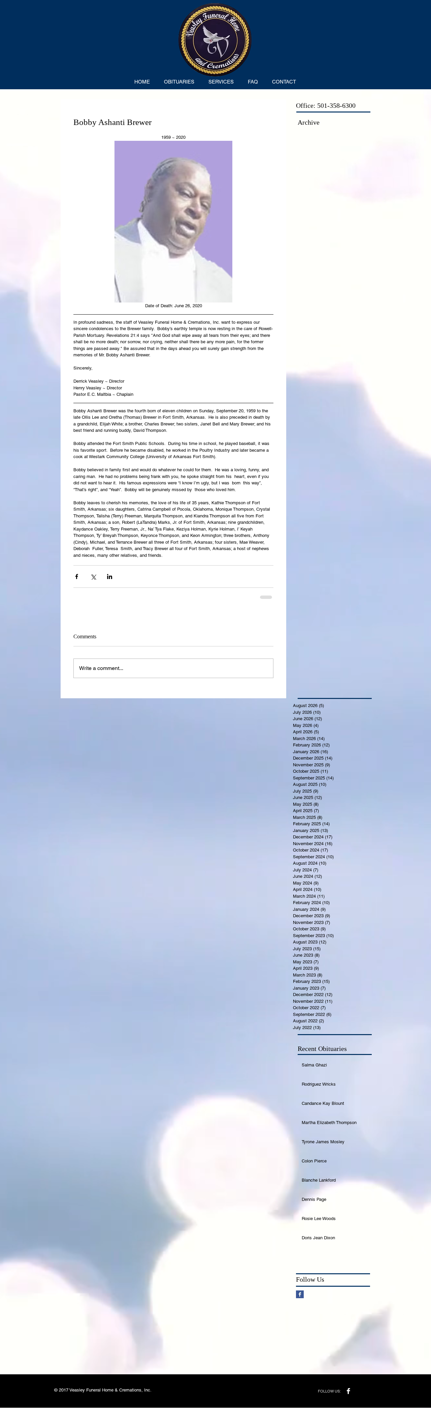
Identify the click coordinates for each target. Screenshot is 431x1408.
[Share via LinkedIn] (109, 576)
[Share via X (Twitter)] (93, 576)
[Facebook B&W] (348, 1391)
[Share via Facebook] (76, 576)
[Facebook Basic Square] (300, 1294)
